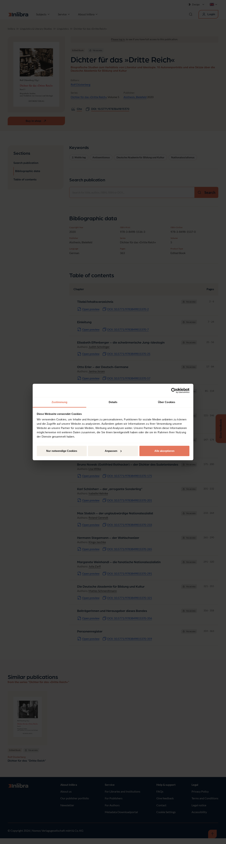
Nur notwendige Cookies (61, 450)
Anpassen (111, 450)
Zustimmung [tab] (59, 402)
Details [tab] (113, 402)
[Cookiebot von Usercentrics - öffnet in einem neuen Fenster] (173, 390)
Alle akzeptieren (164, 450)
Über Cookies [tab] (166, 402)
